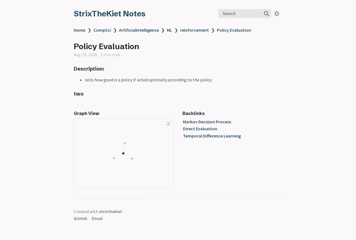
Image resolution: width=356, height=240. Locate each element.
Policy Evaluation (234, 30)
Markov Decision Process (207, 121)
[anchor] (109, 69)
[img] (266, 13)
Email (97, 218)
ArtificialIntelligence (139, 30)
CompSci (102, 30)
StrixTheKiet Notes (109, 13)
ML (169, 30)
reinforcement (194, 30)
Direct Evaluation (200, 128)
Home (79, 30)
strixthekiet (110, 211)
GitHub (80, 218)
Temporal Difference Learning (212, 136)
